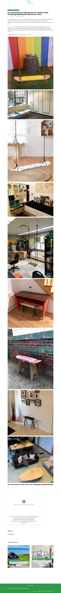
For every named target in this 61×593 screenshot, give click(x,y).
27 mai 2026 (18, 565)
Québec (17, 10)
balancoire (11, 534)
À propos (34, 591)
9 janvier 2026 (42, 565)
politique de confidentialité (47, 591)
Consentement (31, 585)
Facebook (28, 34)
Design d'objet (11, 10)
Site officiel (18, 34)
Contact (39, 591)
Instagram (23, 34)
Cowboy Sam (11, 27)
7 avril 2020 (11, 16)
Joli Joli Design (20, 16)
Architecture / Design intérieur (16, 560)
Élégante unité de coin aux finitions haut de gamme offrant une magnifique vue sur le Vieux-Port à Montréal (42, 562)
